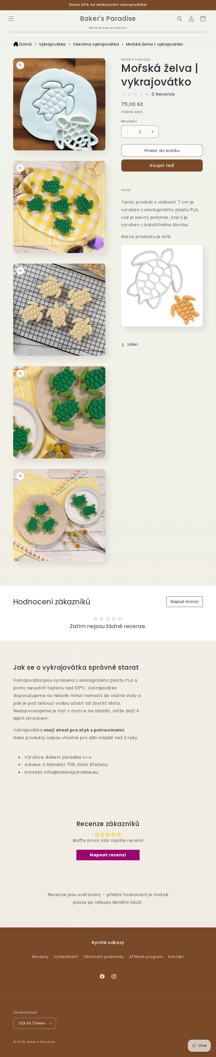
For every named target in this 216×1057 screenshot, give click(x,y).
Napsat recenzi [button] (108, 855)
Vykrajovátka (52, 44)
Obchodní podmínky (104, 956)
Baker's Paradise (41, 1042)
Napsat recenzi (184, 601)
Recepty (40, 956)
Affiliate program (146, 956)
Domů (25, 44)
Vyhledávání (66, 956)
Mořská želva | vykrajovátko (154, 44)
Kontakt (176, 956)
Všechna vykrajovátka (96, 44)
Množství (129, 121)
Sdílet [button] (133, 344)
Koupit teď (162, 165)
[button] (11, 18)
